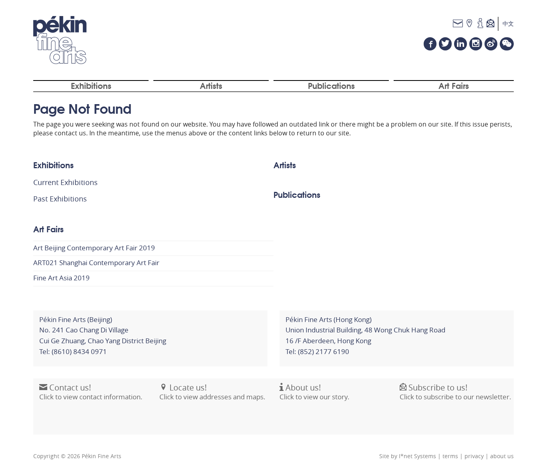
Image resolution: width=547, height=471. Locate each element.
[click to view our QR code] (507, 43)
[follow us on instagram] (475, 43)
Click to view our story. (315, 391)
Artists (211, 85)
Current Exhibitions (65, 182)
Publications (331, 85)
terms (450, 456)
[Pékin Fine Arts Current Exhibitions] (59, 40)
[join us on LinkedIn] (460, 43)
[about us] (480, 24)
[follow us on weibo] (491, 43)
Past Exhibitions (60, 198)
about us (502, 456)
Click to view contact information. (91, 391)
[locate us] (469, 24)
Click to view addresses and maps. (212, 391)
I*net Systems (417, 456)
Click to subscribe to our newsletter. (455, 391)
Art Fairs (453, 85)
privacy (474, 456)
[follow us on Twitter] (445, 43)
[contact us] (458, 24)
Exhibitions (91, 85)
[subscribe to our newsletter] (493, 24)
